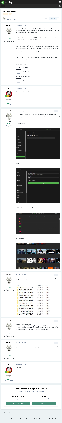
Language (6, 418)
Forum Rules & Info (53, 418)
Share (45, 18)
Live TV (16, 19)
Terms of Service (34, 418)
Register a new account (18, 403)
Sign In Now (44, 403)
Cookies (26, 418)
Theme (13, 418)
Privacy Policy (20, 418)
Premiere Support (43, 418)
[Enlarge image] (38, 143)
